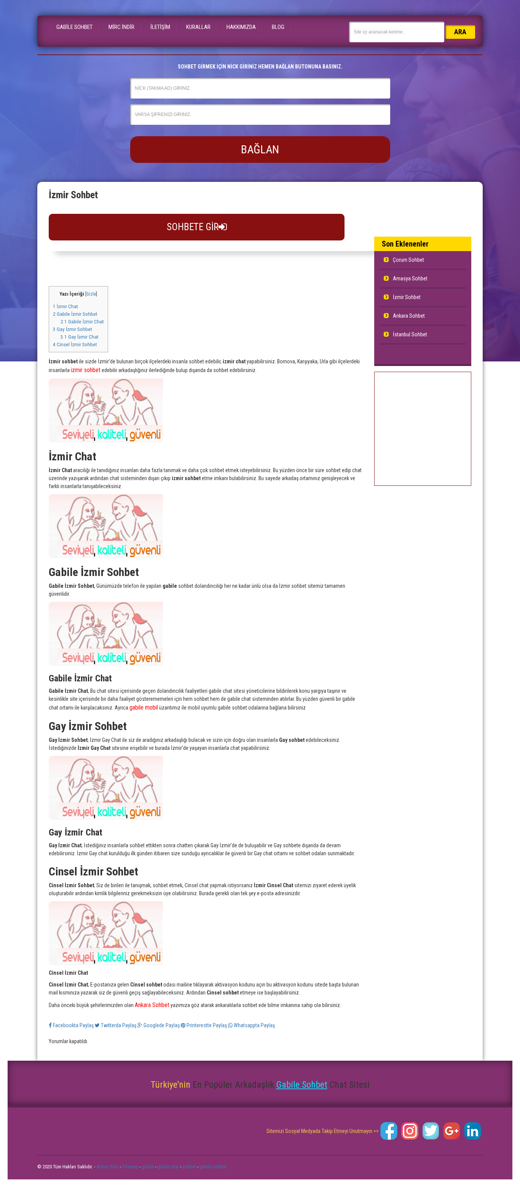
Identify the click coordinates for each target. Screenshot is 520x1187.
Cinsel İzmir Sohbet (75, 344)
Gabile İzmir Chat (82, 322)
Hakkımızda (241, 27)
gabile (148, 1166)
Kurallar (198, 27)
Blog (278, 27)
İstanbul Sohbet (410, 334)
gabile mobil (143, 707)
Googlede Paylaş (161, 1025)
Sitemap (130, 1166)
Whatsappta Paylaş (254, 1025)
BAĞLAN (260, 149)
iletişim (160, 27)
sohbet (189, 1166)
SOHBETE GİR (193, 226)
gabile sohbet (213, 1166)
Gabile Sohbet (74, 27)
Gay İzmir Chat (80, 337)
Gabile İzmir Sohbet (75, 314)
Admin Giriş (107, 1166)
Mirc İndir (121, 27)
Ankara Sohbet (152, 1005)
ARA (460, 32)
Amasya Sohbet (410, 278)
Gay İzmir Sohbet (72, 329)
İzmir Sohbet (407, 297)
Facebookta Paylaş (73, 1025)
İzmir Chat (65, 306)
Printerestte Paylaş (206, 1025)
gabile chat (168, 1166)
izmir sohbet (85, 370)
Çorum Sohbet (408, 260)
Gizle (91, 294)
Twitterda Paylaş (118, 1025)
